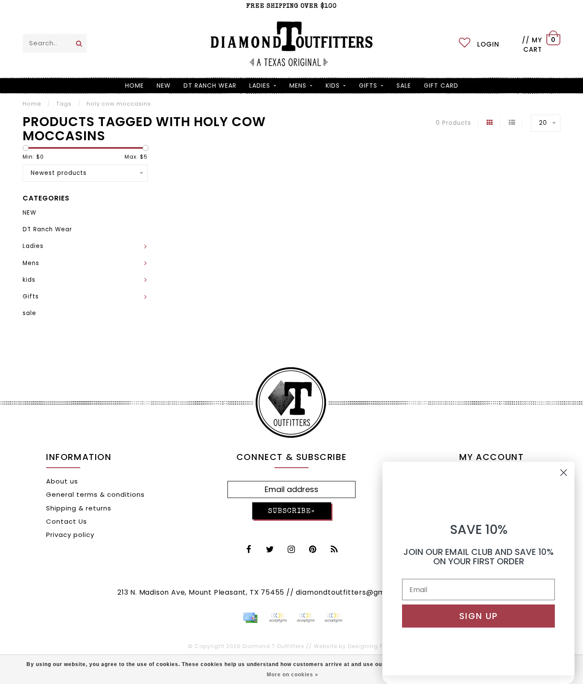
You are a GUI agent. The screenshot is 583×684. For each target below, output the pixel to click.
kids (333, 85)
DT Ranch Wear (210, 85)
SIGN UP (478, 616)
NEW (164, 85)
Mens (297, 85)
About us (62, 481)
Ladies (259, 85)
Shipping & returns (78, 508)
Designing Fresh (372, 646)
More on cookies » (292, 675)
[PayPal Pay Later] (305, 617)
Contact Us (66, 521)
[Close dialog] (563, 472)
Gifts (368, 85)
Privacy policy (70, 534)
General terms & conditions (95, 494)
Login (488, 44)
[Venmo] (333, 617)
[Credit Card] (250, 617)
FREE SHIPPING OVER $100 (291, 6)
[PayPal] (278, 617)
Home (134, 85)
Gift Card (441, 85)
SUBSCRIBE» (291, 511)
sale (403, 85)
